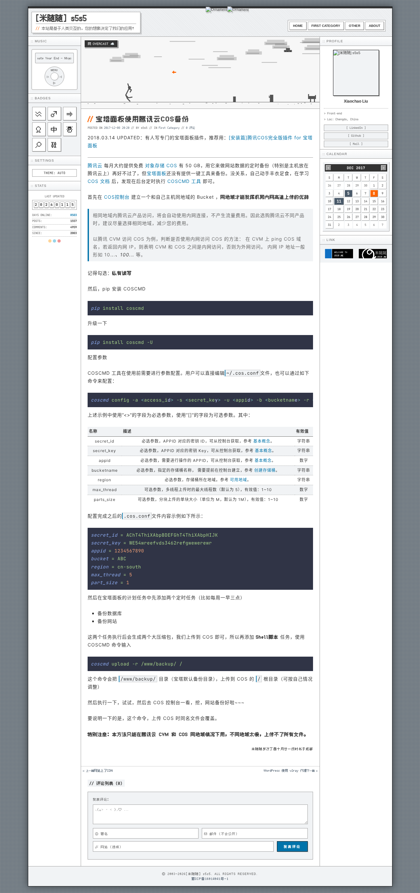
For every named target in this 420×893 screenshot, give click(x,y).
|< (48, 76)
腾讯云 (95, 165)
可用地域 (238, 479)
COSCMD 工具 (184, 181)
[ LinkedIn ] (356, 128)
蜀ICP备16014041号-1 (210, 878)
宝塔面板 (156, 173)
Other (354, 26)
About (374, 26)
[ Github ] (356, 136)
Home (298, 26)
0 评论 (190, 127)
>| (61, 76)
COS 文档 (99, 181)
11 (339, 201)
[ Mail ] (356, 144)
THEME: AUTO (54, 173)
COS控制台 (117, 197)
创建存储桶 (265, 470)
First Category (325, 26)
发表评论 (292, 846)
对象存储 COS (161, 165)
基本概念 (261, 441)
